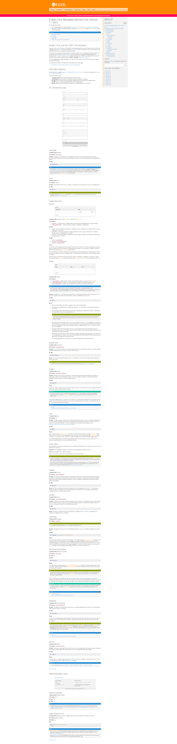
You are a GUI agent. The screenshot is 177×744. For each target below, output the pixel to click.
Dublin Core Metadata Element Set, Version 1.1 (73, 72)
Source (108, 46)
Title (108, 34)
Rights (108, 52)
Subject (108, 41)
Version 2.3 (108, 75)
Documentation (68, 9)
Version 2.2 (108, 73)
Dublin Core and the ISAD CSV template (114, 28)
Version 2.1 (108, 72)
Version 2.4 (108, 76)
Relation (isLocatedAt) (112, 49)
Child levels (109, 43)
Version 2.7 (108, 80)
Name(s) (110, 36)
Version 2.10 (108, 84)
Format (108, 45)
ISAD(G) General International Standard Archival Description (84, 27)
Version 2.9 (108, 83)
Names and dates (111, 35)
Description (109, 39)
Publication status (111, 56)
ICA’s (60, 49)
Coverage (109, 50)
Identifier (109, 32)
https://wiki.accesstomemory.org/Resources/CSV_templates (65, 64)
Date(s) (110, 38)
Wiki (89, 9)
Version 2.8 (108, 19)
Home (52, 9)
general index (112, 61)
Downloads (59, 9)
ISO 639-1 (67, 525)
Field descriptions (110, 29)
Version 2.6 (108, 79)
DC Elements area (110, 31)
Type (108, 42)
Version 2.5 (108, 77)
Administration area (110, 53)
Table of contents (108, 20)
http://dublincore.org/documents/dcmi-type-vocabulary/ (61, 424)
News (84, 9)
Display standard (111, 54)
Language (109, 47)
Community (78, 9)
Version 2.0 (108, 71)
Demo (93, 9)
